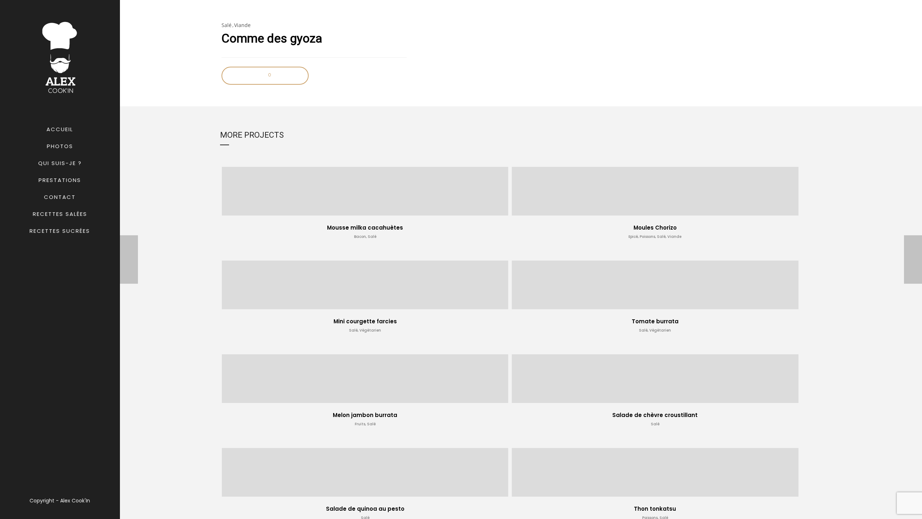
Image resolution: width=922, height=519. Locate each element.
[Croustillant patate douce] (913, 259)
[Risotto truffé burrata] (129, 259)
